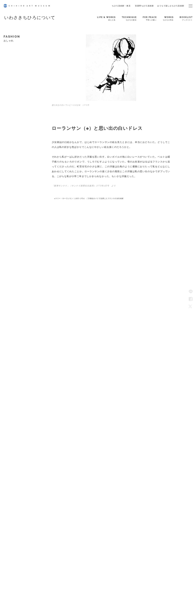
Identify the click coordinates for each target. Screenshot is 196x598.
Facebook (190, 299)
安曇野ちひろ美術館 (144, 5)
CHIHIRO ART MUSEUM (27, 6)
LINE (190, 291)
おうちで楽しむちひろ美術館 (170, 5)
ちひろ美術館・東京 (121, 5)
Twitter (190, 306)
